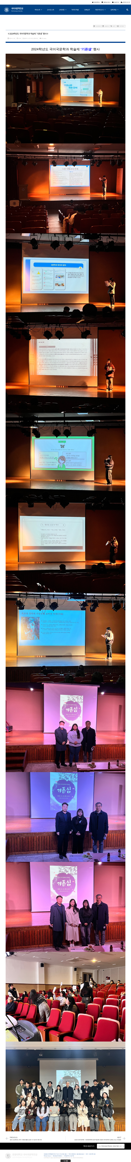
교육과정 (61, 10)
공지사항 (30, 38)
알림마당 (35, 38)
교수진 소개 (50, 10)
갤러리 (26, 38)
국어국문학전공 (17, 8)
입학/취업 (113, 10)
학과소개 (37, 10)
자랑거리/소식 (99, 10)
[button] (127, 9)
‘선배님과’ (87, 10)
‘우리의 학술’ (75, 10)
